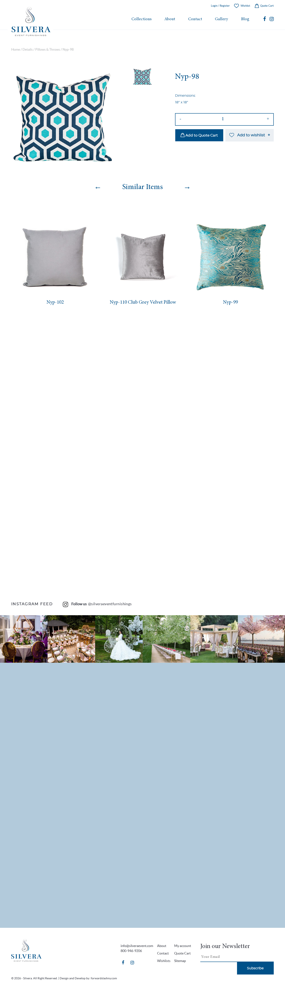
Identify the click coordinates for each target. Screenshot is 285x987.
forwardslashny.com (104, 978)
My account (182, 946)
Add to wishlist (251, 135)
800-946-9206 (131, 951)
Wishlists (163, 961)
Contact (195, 19)
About (169, 19)
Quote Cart (267, 5)
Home (15, 49)
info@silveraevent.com (137, 946)
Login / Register (220, 5)
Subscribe (255, 968)
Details (28, 49)
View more (24, 639)
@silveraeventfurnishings (110, 604)
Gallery (221, 19)
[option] (62, 118)
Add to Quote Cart (201, 135)
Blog (245, 19)
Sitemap (180, 961)
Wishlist (245, 5)
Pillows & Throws (47, 49)
